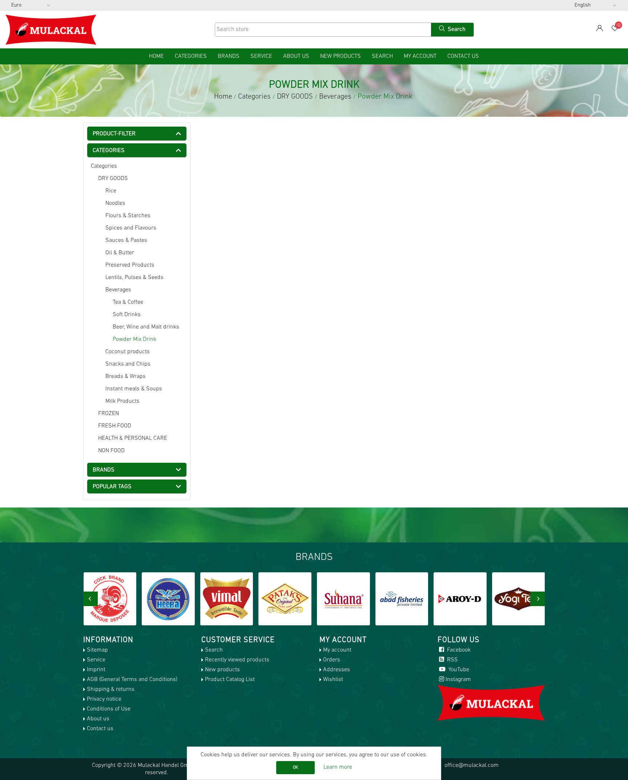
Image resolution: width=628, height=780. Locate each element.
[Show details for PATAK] (226, 598)
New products (340, 56)
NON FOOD (111, 451)
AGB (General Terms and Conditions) (132, 679)
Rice (110, 191)
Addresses (336, 670)
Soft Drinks (127, 315)
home (156, 56)
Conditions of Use (108, 709)
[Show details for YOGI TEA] (460, 598)
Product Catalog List (230, 679)
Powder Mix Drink (134, 339)
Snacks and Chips (127, 364)
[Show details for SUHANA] (285, 598)
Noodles (115, 203)
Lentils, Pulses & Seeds (134, 277)
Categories (104, 166)
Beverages (118, 290)
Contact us (463, 56)
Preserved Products (129, 265)
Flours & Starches (127, 216)
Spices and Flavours (130, 228)
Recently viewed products (237, 660)
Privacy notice (104, 699)
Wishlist (333, 679)
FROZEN (108, 414)
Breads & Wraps (125, 376)
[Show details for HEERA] (109, 598)
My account (420, 56)
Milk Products (122, 401)
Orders (331, 660)
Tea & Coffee (128, 302)
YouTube (458, 670)
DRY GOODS (113, 179)
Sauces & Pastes (126, 240)
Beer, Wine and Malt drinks (146, 327)
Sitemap (97, 650)
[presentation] (90, 599)
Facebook (458, 650)
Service (261, 56)
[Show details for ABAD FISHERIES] (343, 598)
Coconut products (127, 352)
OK (295, 767)
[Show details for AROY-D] (401, 598)
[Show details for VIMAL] (168, 598)
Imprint (96, 670)
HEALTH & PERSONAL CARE (132, 438)
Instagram (458, 679)
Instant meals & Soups (133, 389)
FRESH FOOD (114, 426)
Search (382, 56)
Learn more (337, 767)
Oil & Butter (119, 253)
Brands (228, 56)
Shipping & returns (110, 689)
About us (296, 56)
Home (223, 96)
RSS (452, 660)
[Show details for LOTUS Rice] (518, 598)
